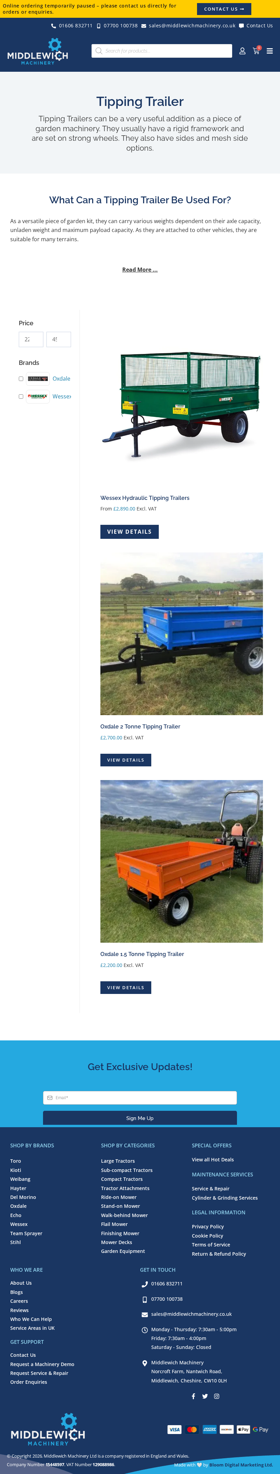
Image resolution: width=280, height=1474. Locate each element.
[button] (140, 271)
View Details (129, 531)
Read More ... (140, 269)
